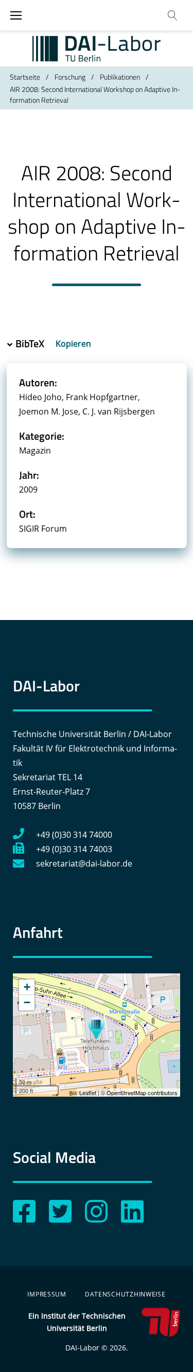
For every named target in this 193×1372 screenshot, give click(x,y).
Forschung (70, 76)
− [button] (27, 1002)
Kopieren (74, 343)
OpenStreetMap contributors (142, 1092)
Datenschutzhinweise (125, 1294)
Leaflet (87, 1092)
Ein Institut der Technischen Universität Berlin (77, 1322)
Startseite (25, 76)
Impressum (46, 1294)
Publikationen (120, 76)
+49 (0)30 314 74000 (74, 834)
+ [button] (27, 987)
